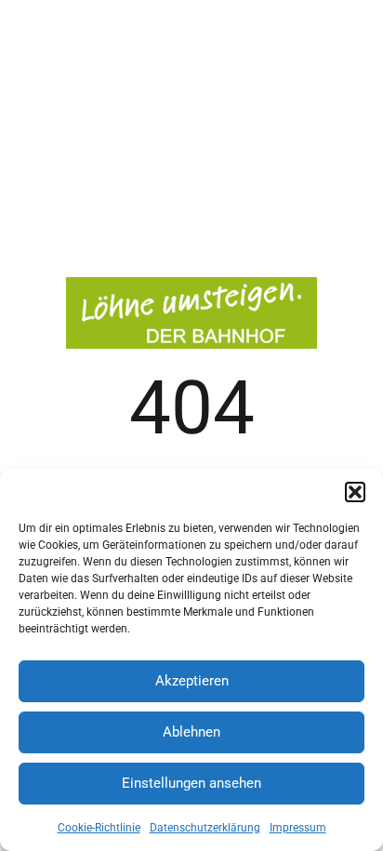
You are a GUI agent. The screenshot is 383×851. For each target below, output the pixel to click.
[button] (355, 492)
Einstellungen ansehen (191, 783)
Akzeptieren (192, 680)
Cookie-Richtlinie (99, 827)
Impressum (298, 827)
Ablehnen (191, 732)
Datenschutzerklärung (205, 827)
